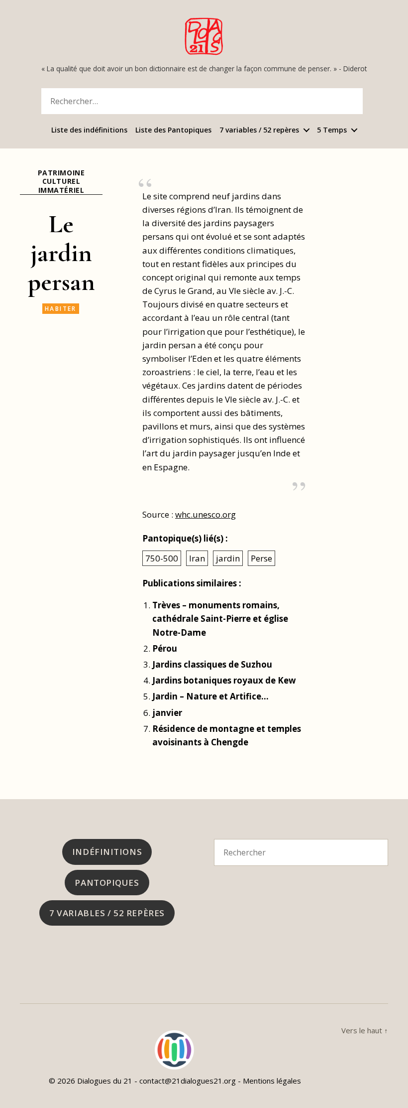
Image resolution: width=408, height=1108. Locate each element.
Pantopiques (107, 882)
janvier (167, 712)
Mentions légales (272, 1081)
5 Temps (332, 130)
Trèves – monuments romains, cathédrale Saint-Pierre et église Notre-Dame (220, 618)
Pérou (164, 648)
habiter (61, 308)
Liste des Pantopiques (173, 130)
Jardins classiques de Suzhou (212, 664)
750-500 (161, 558)
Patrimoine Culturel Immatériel (61, 181)
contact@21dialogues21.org (187, 1081)
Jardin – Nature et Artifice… (210, 696)
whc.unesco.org (205, 514)
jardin (228, 558)
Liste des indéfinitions (89, 130)
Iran (197, 558)
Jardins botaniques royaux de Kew (224, 680)
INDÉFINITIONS (107, 851)
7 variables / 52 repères (259, 130)
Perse (261, 558)
